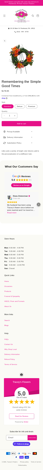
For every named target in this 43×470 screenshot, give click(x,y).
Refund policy (22, 465)
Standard (7, 106)
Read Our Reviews (21, 416)
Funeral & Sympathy (12, 296)
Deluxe (19, 106)
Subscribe (32, 437)
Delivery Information (12, 354)
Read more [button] (11, 213)
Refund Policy (9, 359)
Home (6, 281)
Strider (26, 422)
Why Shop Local (10, 349)
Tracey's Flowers (12, 461)
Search (7, 320)
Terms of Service (10, 364)
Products (7, 291)
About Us (7, 306)
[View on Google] (9, 197)
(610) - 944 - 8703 (23, 32)
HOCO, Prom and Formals (14, 301)
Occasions (8, 286)
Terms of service (36, 462)
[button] (4, 15)
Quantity (4, 111)
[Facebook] (21, 374)
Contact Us (8, 344)
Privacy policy (24, 462)
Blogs (6, 325)
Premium (31, 106)
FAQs (6, 339)
